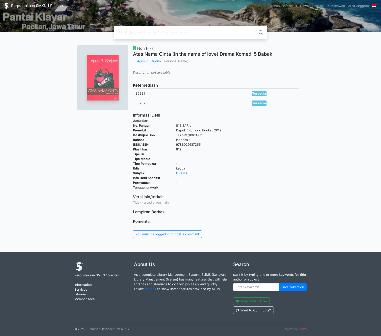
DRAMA (182, 173)
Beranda (273, 6)
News (304, 6)
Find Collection (292, 287)
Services (80, 289)
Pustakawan (336, 6)
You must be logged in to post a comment (167, 234)
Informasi (290, 6)
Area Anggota (358, 6)
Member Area (84, 299)
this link (150, 289)
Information (83, 285)
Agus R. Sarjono (149, 61)
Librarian (81, 294)
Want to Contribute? (256, 310)
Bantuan (318, 6)
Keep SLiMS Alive (254, 301)
